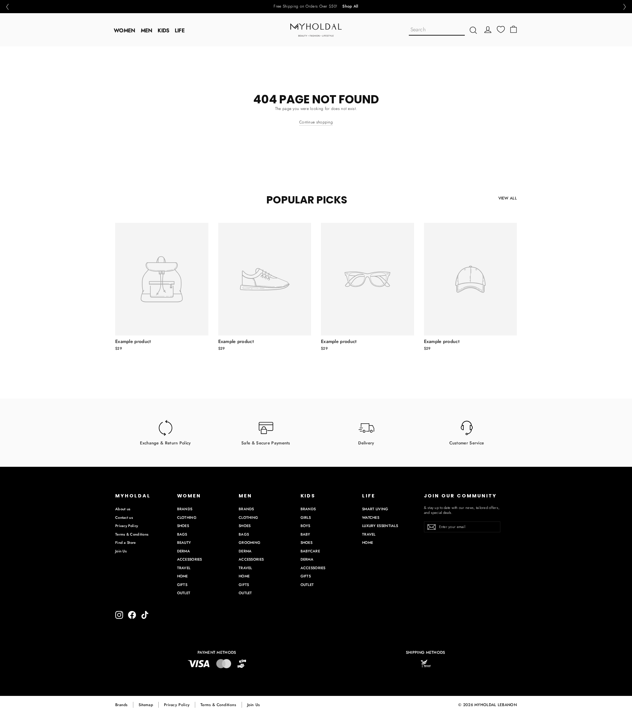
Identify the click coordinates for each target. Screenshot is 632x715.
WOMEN (125, 30)
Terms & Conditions (131, 534)
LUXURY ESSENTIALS (380, 525)
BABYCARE (310, 551)
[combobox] (437, 30)
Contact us (124, 517)
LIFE (180, 30)
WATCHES (370, 517)
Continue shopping (316, 122)
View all (507, 198)
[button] (7, 7)
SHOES (183, 525)
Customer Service (466, 442)
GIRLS (306, 517)
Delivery (366, 442)
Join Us (121, 551)
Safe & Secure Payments (265, 442)
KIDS (163, 30)
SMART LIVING (375, 509)
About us (122, 509)
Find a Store (125, 542)
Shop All (350, 6)
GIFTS (182, 584)
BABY (305, 534)
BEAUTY (184, 542)
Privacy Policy (126, 525)
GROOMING (249, 542)
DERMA (183, 551)
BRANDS (185, 509)
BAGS (182, 534)
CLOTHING (187, 517)
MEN (147, 30)
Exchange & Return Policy (165, 442)
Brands (121, 705)
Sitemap (146, 705)
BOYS (305, 525)
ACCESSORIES (189, 559)
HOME (182, 576)
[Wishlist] (500, 29)
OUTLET (184, 593)
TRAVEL (184, 567)
